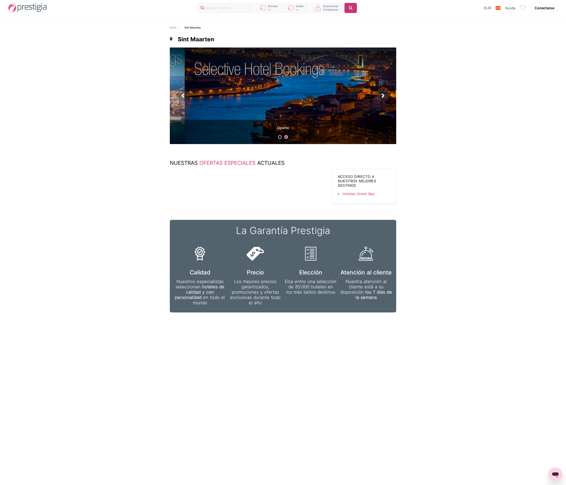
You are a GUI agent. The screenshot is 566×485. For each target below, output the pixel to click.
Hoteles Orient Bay (359, 194)
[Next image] (383, 96)
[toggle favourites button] (523, 8)
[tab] (280, 137)
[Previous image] (183, 96)
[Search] (350, 8)
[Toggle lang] (498, 8)
